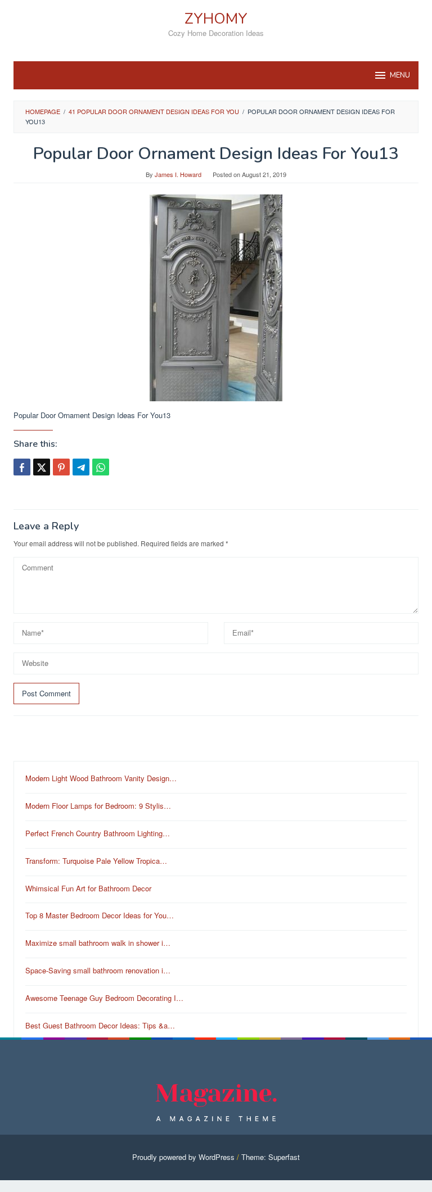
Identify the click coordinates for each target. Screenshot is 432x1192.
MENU (400, 75)
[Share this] (22, 467)
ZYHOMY (216, 19)
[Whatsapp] (100, 467)
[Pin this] (61, 467)
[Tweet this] (41, 467)
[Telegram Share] (81, 467)
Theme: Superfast (270, 1157)
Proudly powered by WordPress (183, 1157)
